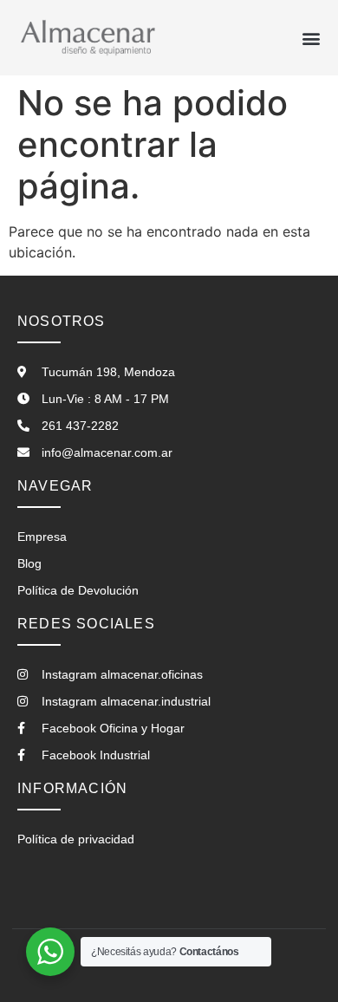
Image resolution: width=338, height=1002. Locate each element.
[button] (310, 37)
